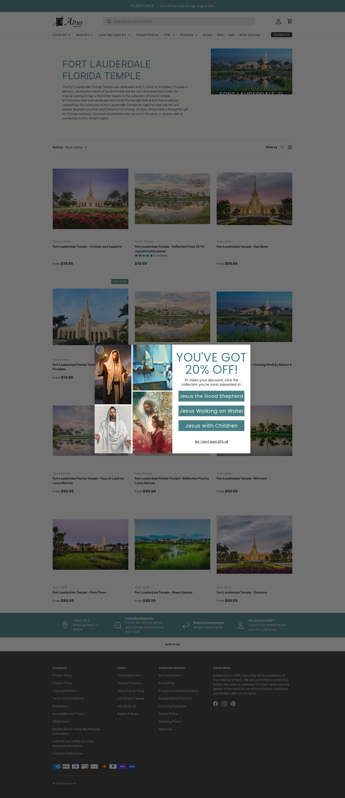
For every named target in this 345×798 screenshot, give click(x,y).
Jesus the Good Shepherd (211, 396)
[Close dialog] (99, 349)
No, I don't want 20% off (211, 441)
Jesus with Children (211, 425)
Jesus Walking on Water (211, 410)
